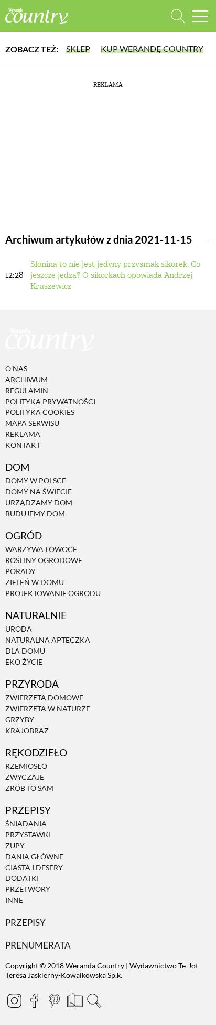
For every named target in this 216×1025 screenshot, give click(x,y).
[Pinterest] (54, 1000)
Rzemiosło (26, 766)
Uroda (18, 628)
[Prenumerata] (74, 999)
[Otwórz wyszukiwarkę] (178, 16)
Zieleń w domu (34, 582)
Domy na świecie (38, 491)
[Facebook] (34, 1000)
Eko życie (23, 661)
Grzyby (19, 719)
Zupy (15, 845)
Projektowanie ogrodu (53, 593)
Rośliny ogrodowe (43, 560)
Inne (14, 900)
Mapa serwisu (32, 422)
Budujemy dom (35, 513)
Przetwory (27, 889)
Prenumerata (38, 945)
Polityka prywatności (50, 401)
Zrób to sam (29, 788)
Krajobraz (27, 730)
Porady (20, 571)
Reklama (22, 433)
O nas (16, 368)
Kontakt (22, 444)
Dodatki (22, 878)
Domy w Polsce (35, 481)
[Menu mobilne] (200, 16)
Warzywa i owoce (41, 549)
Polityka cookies (39, 412)
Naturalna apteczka (47, 639)
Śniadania (26, 824)
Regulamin (26, 390)
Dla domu (25, 650)
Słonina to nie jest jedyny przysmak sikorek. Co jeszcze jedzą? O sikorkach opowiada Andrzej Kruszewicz (115, 275)
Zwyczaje (24, 777)
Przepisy (25, 922)
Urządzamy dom (38, 502)
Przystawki (28, 834)
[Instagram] (14, 1000)
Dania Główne (34, 856)
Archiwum (26, 379)
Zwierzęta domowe (44, 697)
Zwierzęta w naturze (47, 708)
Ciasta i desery (34, 867)
